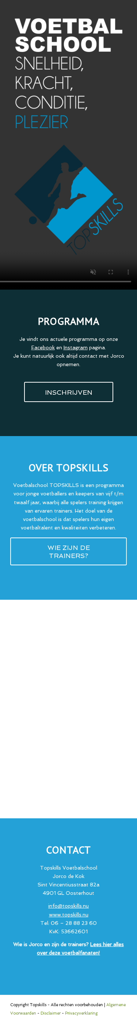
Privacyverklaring (81, 1013)
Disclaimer (51, 1013)
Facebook (43, 347)
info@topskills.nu (68, 906)
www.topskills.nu (68, 915)
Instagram (76, 347)
